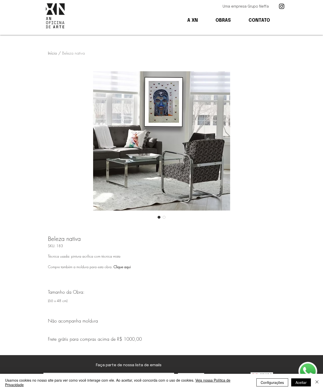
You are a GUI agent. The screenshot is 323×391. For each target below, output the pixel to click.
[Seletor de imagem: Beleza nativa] (159, 217)
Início (52, 53)
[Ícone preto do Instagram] (281, 6)
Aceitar (301, 382)
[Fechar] (317, 382)
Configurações (272, 382)
